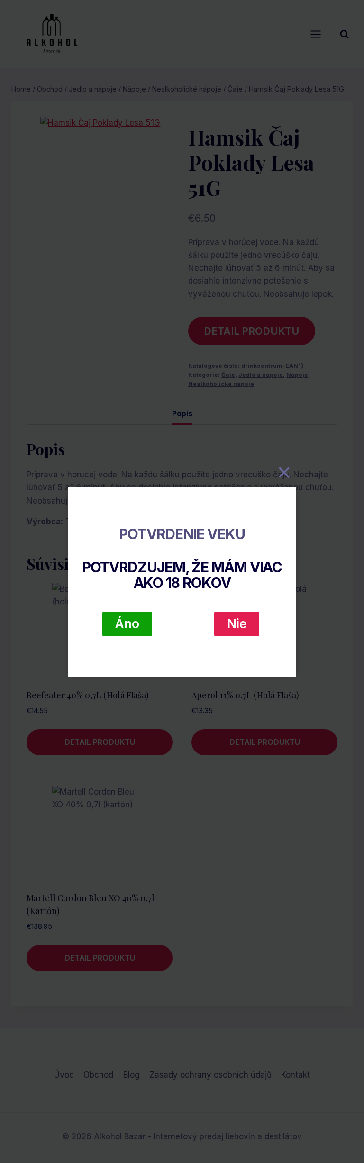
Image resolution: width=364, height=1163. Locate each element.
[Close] (284, 473)
